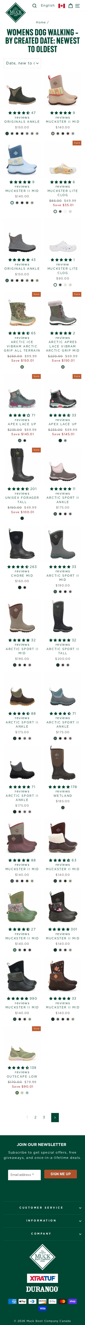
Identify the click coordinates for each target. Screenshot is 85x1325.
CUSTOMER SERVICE (41, 1208)
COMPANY (41, 1234)
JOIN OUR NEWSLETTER (41, 1145)
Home (41, 22)
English (48, 5)
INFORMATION (41, 1221)
